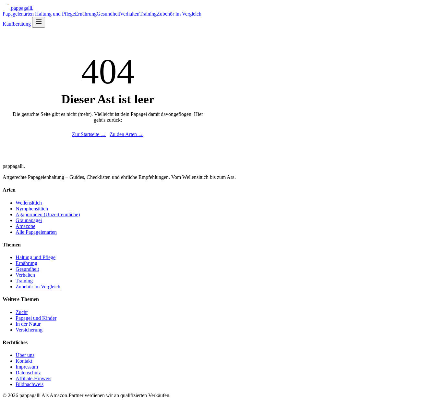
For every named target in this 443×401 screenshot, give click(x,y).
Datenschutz (28, 372)
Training (148, 14)
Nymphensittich (32, 208)
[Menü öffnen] (38, 22)
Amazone (25, 226)
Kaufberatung (17, 24)
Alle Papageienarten (36, 232)
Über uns (25, 355)
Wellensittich (29, 203)
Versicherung (29, 329)
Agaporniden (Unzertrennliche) (48, 214)
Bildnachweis (29, 384)
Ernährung (86, 14)
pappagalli (22, 8)
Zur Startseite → (89, 134)
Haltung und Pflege (55, 14)
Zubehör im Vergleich (179, 14)
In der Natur (28, 324)
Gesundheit (108, 14)
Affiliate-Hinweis (33, 378)
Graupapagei (29, 220)
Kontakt (24, 361)
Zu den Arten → (126, 134)
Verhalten (129, 14)
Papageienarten (18, 14)
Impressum (27, 367)
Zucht (22, 312)
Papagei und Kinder (36, 318)
